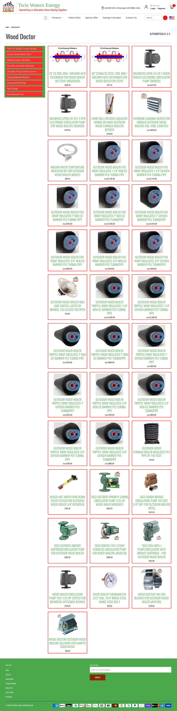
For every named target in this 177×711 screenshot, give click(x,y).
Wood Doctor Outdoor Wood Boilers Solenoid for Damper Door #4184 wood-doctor (67, 624)
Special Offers (9, 679)
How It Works (9, 692)
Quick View (67, 63)
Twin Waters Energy (16, 705)
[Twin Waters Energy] (8, 7)
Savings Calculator (11, 683)
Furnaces (8, 674)
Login (153, 8)
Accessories (9, 697)
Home (7, 670)
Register (161, 8)
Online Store (9, 688)
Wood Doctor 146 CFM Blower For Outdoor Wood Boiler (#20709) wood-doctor (151, 579)
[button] (57, 18)
